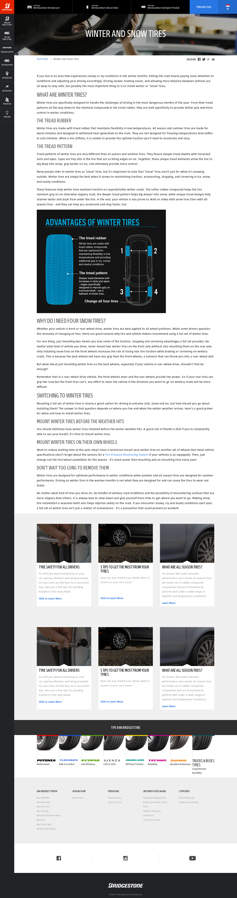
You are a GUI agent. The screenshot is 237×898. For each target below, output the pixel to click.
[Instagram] (125, 858)
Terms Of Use (114, 802)
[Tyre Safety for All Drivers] (64, 543)
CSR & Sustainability (188, 802)
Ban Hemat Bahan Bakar (49, 815)
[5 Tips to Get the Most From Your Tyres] (125, 543)
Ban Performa (43, 802)
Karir (145, 806)
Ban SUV (41, 820)
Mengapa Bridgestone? (154, 797)
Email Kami (77, 797)
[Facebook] (199, 59)
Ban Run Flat (43, 806)
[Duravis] (181, 746)
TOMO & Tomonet (152, 811)
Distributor (148, 815)
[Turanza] (70, 746)
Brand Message (186, 797)
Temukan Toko (203, 7)
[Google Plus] (208, 59)
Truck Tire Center (151, 820)
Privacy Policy (114, 797)
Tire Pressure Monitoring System (126, 454)
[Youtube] (192, 858)
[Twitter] (204, 59)
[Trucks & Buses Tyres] (203, 746)
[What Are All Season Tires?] (187, 543)
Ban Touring (43, 811)
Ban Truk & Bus (44, 824)
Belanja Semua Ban (46, 828)
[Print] (213, 59)
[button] (7, 21)
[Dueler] (137, 746)
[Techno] (159, 746)
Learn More (168, 603)
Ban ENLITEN (43, 797)
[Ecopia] (92, 746)
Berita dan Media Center (155, 802)
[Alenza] (114, 746)
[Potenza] (48, 746)
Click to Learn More (50, 598)
